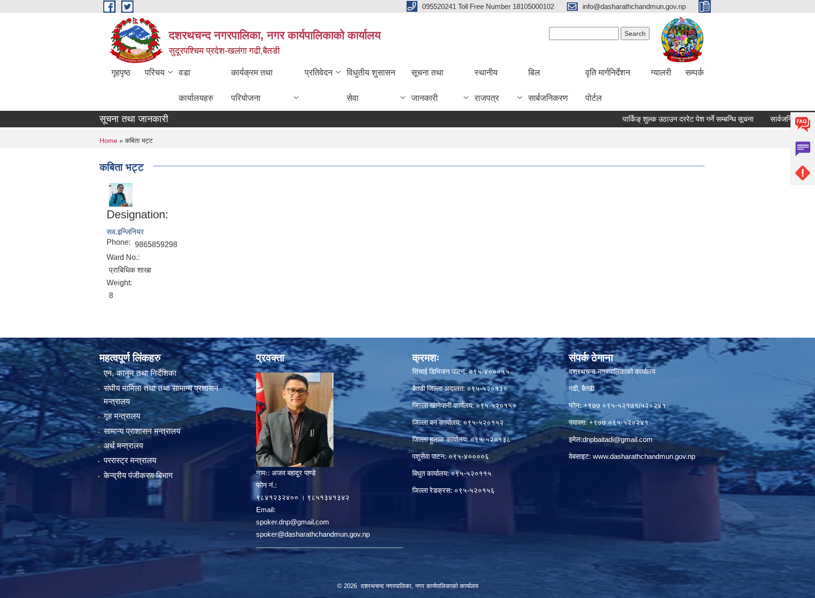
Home (108, 140)
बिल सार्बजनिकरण (548, 85)
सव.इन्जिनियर (125, 232)
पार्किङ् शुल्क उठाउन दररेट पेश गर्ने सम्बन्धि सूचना (669, 119)
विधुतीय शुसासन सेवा (371, 85)
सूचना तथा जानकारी (427, 85)
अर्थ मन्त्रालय (123, 445)
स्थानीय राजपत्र (486, 85)
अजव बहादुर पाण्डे (294, 473)
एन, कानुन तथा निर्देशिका (140, 373)
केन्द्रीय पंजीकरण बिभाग (138, 475)
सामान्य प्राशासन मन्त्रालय (142, 431)
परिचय (155, 72)
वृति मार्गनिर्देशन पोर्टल (607, 85)
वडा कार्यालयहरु (196, 85)
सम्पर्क (694, 72)
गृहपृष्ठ (121, 72)
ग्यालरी (661, 72)
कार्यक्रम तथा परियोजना (252, 85)
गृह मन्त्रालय (122, 416)
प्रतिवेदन (319, 72)
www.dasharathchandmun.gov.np (644, 456)
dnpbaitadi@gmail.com (617, 439)
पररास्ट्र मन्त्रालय (130, 460)
